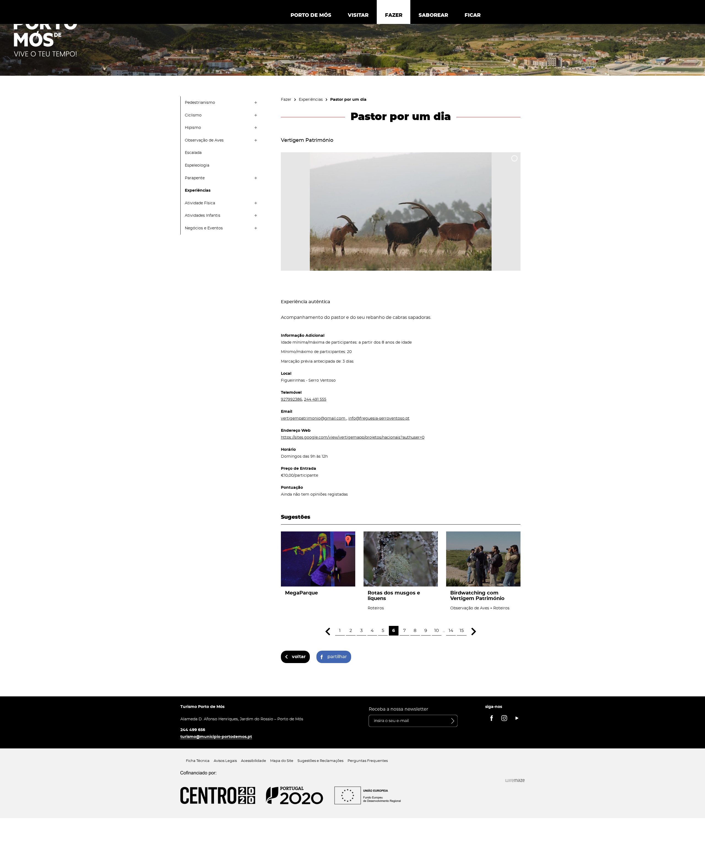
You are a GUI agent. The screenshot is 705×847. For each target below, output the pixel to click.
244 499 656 (192, 730)
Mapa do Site (281, 761)
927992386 (291, 399)
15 (462, 630)
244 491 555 (315, 399)
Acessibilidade (253, 761)
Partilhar (337, 657)
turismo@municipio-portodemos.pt (216, 737)
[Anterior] (328, 631)
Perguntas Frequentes (368, 761)
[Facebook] (491, 718)
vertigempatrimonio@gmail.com (313, 418)
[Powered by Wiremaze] (515, 780)
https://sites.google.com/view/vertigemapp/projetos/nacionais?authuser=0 (352, 437)
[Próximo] (474, 631)
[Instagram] (504, 718)
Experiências (311, 99)
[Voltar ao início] (45, 36)
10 (436, 630)
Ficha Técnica (198, 761)
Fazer (286, 99)
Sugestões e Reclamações (320, 761)
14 (451, 630)
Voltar (299, 657)
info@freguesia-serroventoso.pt (379, 418)
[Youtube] (517, 718)
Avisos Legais (225, 761)
